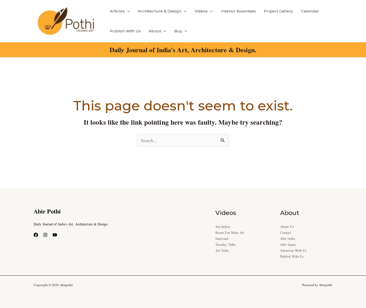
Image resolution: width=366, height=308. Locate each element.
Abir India (287, 238)
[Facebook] (36, 235)
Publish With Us (125, 31)
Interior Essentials (238, 11)
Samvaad (221, 238)
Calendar (310, 11)
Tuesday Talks (225, 244)
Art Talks (222, 250)
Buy (178, 31)
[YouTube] (55, 235)
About (155, 31)
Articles (117, 11)
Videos (201, 11)
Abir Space (288, 244)
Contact (285, 232)
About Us (287, 226)
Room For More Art (229, 232)
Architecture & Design (159, 11)
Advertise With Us (293, 250)
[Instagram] (45, 235)
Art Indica (222, 226)
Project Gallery (278, 11)
